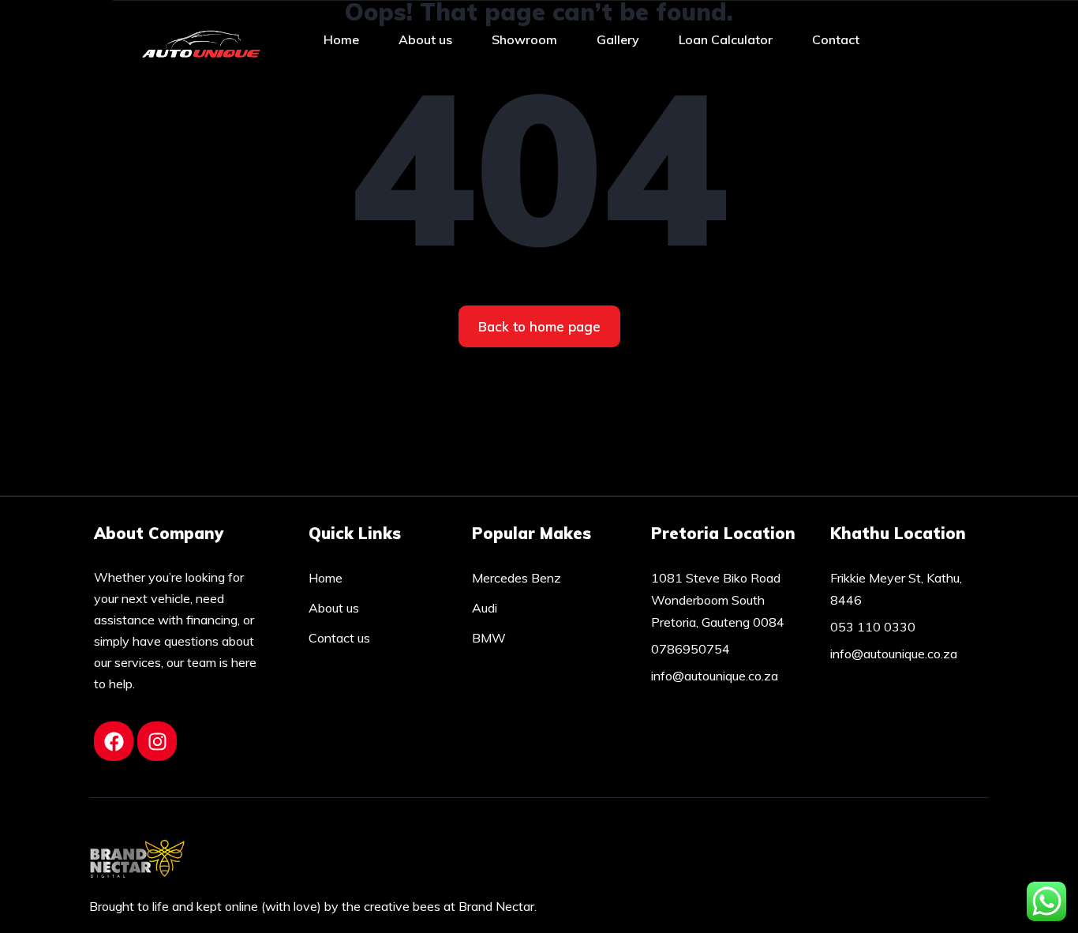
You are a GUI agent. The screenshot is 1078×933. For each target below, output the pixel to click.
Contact (835, 39)
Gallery (618, 39)
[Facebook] (113, 741)
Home (341, 39)
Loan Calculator (726, 39)
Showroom (524, 39)
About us (425, 39)
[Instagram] (157, 741)
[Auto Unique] (201, 39)
